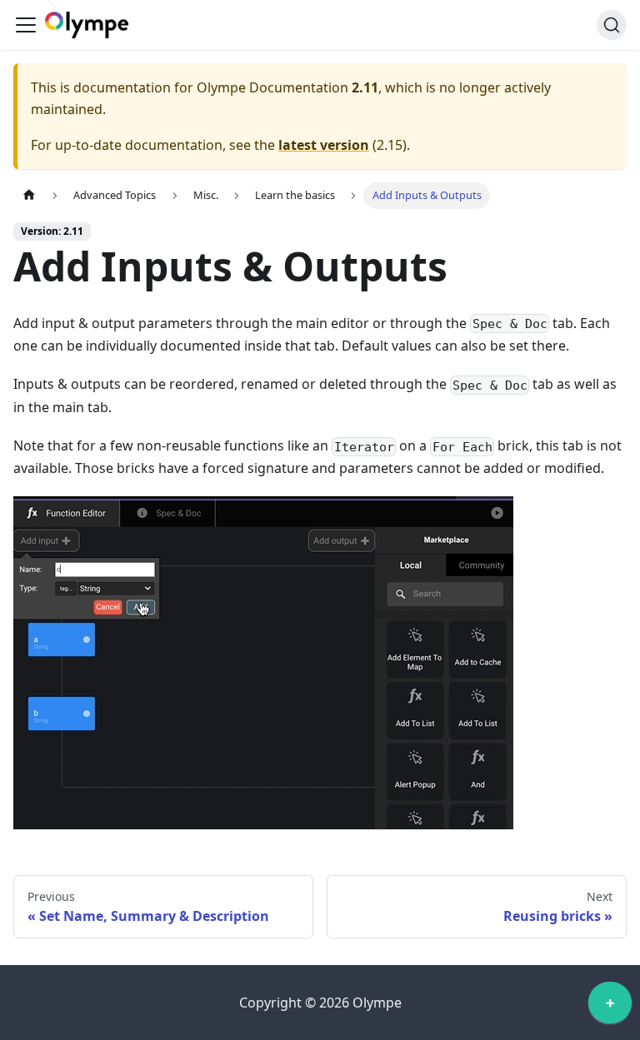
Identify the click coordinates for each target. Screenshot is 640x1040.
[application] (610, 1006)
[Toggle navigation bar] (25, 24)
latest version (323, 145)
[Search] (612, 25)
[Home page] (29, 195)
